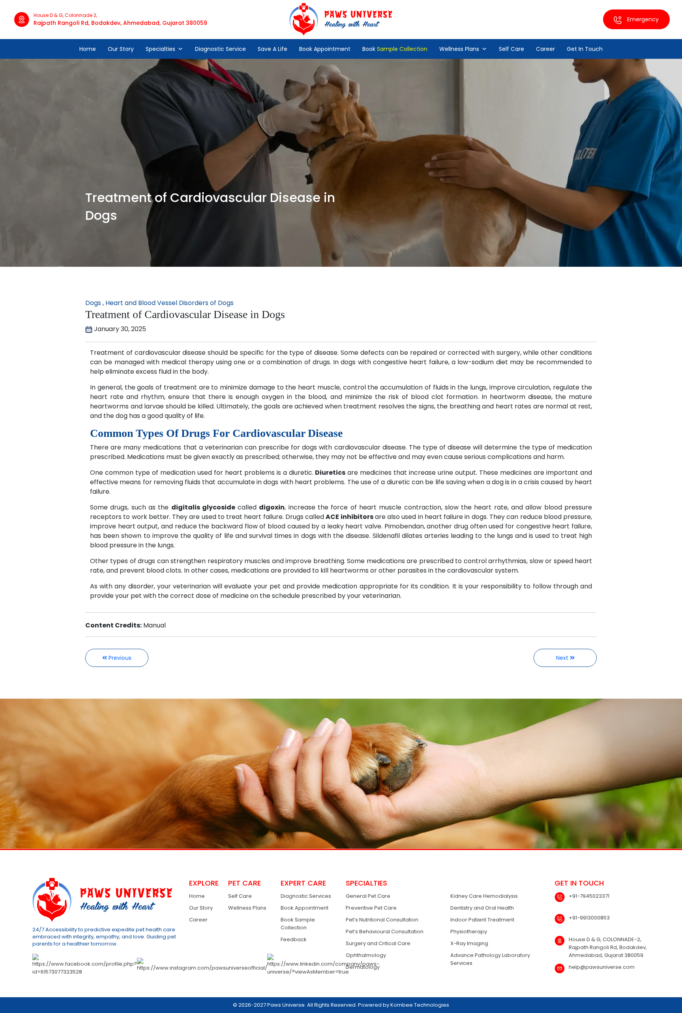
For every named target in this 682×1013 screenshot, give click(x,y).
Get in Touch (585, 49)
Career (545, 49)
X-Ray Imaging (469, 943)
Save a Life (272, 49)
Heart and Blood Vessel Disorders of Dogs (169, 302)
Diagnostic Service (220, 49)
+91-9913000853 (589, 917)
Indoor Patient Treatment (482, 919)
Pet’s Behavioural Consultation (384, 931)
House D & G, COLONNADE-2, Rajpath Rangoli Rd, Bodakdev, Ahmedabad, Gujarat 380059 (608, 947)
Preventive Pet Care (371, 908)
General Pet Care (368, 896)
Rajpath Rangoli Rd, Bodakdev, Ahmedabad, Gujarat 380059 (120, 23)
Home (87, 49)
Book (394, 49)
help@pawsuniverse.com (602, 967)
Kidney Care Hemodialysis (484, 896)
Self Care (511, 49)
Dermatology (363, 967)
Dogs (93, 302)
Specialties (160, 49)
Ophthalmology (366, 955)
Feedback (294, 939)
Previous (119, 658)
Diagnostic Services (306, 896)
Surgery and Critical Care (378, 943)
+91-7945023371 (589, 896)
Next (563, 658)
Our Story (121, 49)
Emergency (642, 19)
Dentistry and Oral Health (482, 908)
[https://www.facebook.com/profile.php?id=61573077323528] (84, 965)
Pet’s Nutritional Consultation (382, 919)
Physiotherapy (468, 931)
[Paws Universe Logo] (340, 19)
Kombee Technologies (419, 1005)
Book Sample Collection (298, 923)
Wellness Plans (459, 49)
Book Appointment (324, 49)
